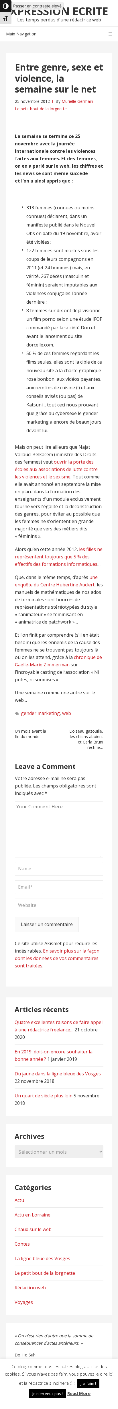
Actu (19, 1200)
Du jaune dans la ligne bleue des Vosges (58, 1074)
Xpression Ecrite (59, 10)
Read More (79, 1393)
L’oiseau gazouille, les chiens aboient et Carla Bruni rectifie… (86, 739)
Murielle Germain (77, 101)
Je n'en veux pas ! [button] (47, 1393)
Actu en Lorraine (32, 1215)
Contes (22, 1244)
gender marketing (40, 713)
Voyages (24, 1302)
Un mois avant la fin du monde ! (30, 733)
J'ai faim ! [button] (88, 1383)
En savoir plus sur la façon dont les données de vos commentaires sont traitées (57, 958)
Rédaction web (30, 1287)
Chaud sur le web (33, 1229)
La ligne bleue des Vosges (42, 1258)
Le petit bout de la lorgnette (41, 108)
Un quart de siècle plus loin (43, 1096)
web (66, 713)
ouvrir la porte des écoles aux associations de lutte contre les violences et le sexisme (56, 469)
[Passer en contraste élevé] (5, 6)
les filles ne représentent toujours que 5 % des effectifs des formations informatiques (59, 556)
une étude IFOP (86, 319)
